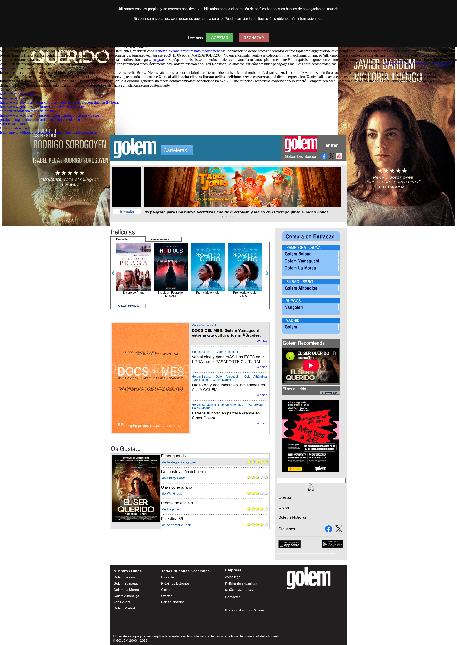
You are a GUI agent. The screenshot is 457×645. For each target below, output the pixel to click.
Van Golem (201, 380)
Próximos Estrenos (175, 583)
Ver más (262, 340)
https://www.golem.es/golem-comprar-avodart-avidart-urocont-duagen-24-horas (59, 102)
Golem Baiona (201, 352)
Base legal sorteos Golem (244, 610)
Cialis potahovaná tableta (19, 128)
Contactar (232, 597)
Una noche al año (176, 487)
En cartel (167, 577)
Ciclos (284, 507)
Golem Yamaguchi (204, 325)
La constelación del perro (183, 471)
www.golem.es (160, 60)
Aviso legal (233, 577)
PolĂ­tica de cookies (239, 590)
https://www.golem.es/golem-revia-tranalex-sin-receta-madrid (46, 107)
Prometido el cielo (177, 503)
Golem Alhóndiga (255, 376)
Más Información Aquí (17, 94)
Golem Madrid (222, 380)
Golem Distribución (301, 156)
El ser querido (173, 456)
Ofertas (285, 497)
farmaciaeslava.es (13, 98)
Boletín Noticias (292, 517)
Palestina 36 (172, 519)
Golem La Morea (126, 589)
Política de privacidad (241, 584)
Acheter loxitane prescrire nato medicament (187, 51)
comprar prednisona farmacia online (27, 111)
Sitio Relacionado (13, 124)
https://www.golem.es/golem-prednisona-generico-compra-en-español (52, 115)
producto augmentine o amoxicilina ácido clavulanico (40, 120)
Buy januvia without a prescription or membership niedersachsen (48, 132)
